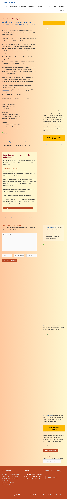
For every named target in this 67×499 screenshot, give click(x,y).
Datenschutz (38, 495)
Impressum (7, 495)
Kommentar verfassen (29, 24)
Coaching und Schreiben (20, 21)
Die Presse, (46, 325)
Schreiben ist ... (6, 24)
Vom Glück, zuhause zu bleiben (10, 474)
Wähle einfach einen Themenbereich (53, 457)
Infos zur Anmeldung (53, 470)
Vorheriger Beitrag (7, 217)
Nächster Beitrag (31, 217)
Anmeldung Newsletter (50, 450)
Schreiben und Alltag (16, 24)
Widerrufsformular (51, 477)
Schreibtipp (6, 90)
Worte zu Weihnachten (8, 485)
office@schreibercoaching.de (32, 478)
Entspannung (11, 22)
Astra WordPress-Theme (56, 495)
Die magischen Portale (8, 482)
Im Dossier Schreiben (48, 415)
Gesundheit (19, 22)
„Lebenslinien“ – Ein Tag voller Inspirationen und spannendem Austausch (10, 478)
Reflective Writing (27, 22)
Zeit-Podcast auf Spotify (52, 227)
